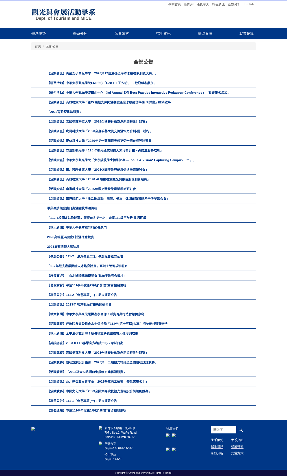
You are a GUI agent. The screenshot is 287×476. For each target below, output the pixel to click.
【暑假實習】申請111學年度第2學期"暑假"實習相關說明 (86, 285)
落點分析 (234, 4)
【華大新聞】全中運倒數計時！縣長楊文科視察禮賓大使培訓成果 (92, 333)
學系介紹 (237, 440)
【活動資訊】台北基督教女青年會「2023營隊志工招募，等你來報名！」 (97, 381)
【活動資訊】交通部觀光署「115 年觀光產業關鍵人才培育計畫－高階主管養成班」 (105, 150)
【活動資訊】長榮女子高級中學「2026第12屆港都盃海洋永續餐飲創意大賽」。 (102, 73)
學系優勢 (38, 33)
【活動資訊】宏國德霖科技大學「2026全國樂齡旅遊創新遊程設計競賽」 (97, 121)
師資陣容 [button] (122, 33)
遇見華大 (203, 4)
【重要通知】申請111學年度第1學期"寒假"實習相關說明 (86, 410)
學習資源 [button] (205, 33)
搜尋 (240, 429)
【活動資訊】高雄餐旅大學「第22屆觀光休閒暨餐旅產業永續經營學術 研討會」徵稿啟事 (109, 102)
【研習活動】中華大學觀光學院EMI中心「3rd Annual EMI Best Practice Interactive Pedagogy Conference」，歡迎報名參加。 (138, 92)
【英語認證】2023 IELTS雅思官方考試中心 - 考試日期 (85, 343)
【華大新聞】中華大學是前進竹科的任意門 (77, 227)
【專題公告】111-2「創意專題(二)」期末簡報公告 (82, 295)
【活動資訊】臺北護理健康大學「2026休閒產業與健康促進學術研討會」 (97, 169)
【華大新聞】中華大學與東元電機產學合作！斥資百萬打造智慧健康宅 (95, 314)
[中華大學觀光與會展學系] (63, 14)
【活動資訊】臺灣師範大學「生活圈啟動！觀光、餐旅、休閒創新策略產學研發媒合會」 (108, 198)
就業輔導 (237, 446)
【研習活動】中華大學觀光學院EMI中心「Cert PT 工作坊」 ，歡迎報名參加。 (102, 83)
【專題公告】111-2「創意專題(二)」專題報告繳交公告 (85, 256)
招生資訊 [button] (163, 33)
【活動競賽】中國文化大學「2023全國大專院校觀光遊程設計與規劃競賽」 (99, 391)
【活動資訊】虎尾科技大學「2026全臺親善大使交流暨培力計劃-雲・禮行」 (100, 131)
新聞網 (189, 4)
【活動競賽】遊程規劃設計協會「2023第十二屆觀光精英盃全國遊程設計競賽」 (102, 362)
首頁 (38, 46)
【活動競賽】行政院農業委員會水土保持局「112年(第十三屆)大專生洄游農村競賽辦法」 (109, 323)
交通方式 (237, 453)
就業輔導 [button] (246, 33)
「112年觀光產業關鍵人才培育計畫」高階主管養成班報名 (87, 266)
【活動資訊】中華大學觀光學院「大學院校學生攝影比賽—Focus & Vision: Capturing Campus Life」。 (121, 160)
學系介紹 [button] (80, 33)
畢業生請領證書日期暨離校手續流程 (72, 208)
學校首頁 (174, 4)
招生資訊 (218, 4)
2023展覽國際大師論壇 (63, 246)
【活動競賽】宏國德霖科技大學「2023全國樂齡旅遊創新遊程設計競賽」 (97, 352)
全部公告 (52, 46)
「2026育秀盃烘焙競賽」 (65, 112)
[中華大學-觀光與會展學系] (33, 428)
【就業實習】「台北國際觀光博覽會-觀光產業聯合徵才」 (87, 275)
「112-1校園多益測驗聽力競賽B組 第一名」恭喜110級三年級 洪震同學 (96, 218)
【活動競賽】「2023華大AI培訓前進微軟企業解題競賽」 (86, 372)
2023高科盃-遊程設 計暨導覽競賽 (70, 237)
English (249, 4)
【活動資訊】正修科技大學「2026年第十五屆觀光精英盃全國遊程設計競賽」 (101, 140)
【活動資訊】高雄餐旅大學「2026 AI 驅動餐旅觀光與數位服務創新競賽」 (98, 179)
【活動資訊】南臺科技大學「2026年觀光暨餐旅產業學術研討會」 (93, 189)
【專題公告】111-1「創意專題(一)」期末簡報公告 (82, 401)
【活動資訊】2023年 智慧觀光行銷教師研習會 (79, 304)
